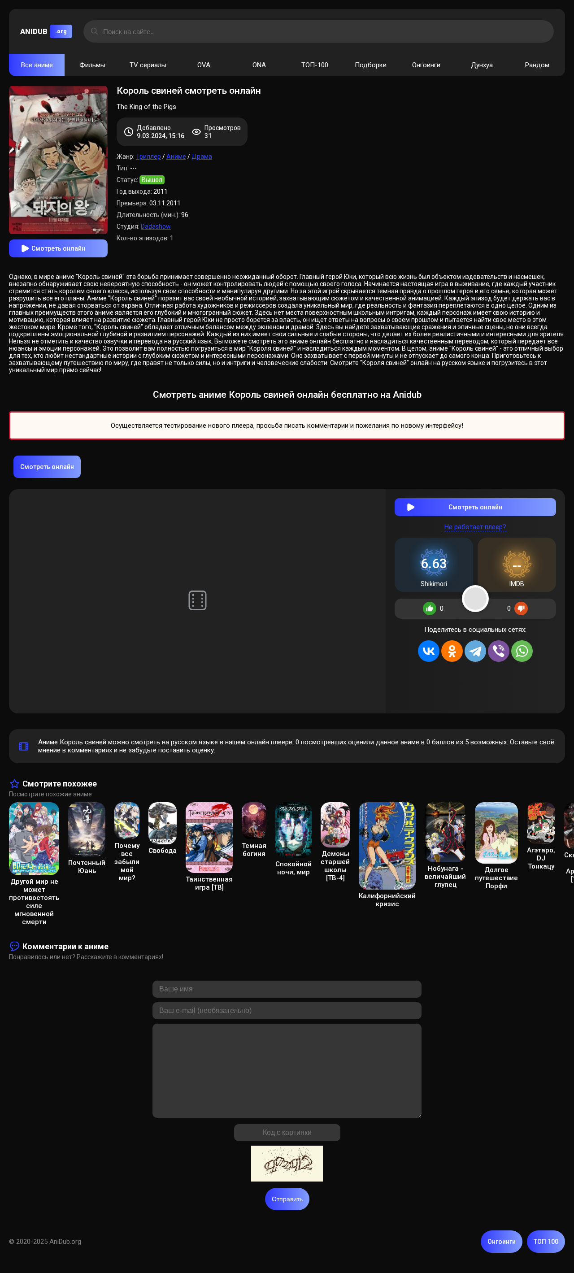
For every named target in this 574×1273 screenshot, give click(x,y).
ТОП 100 (546, 1241)
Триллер (148, 156)
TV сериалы (148, 65)
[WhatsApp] (522, 651)
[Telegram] (475, 651)
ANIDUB (43, 31)
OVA (203, 65)
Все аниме (37, 65)
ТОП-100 (314, 65)
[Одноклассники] (452, 651)
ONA (259, 65)
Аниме (176, 156)
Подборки (371, 65)
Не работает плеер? (475, 527)
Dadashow (156, 226)
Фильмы (92, 65)
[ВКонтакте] (428, 651)
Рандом (537, 65)
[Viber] (498, 651)
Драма (201, 156)
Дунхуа (482, 65)
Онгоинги (426, 65)
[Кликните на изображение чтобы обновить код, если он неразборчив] (287, 1164)
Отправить (287, 1199)
